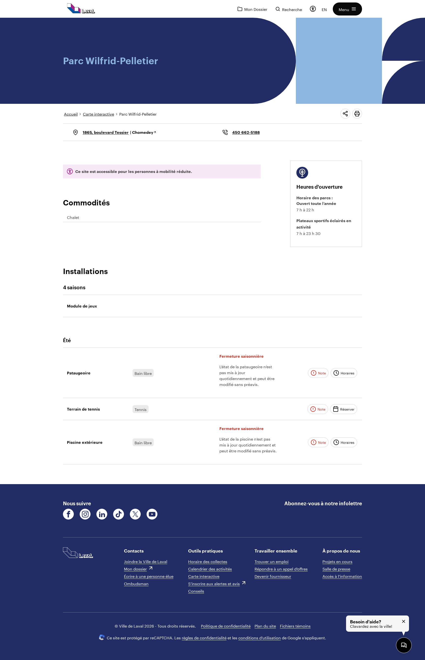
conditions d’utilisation (259, 637)
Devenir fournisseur (273, 576)
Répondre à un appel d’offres (281, 568)
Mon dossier (135, 568)
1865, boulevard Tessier (106, 132)
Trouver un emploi (271, 561)
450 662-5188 (246, 132)
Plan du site (265, 625)
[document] (212, 251)
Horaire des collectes (207, 561)
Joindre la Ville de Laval (145, 561)
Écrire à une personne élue (148, 576)
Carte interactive (98, 113)
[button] (347, 8)
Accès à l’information (342, 576)
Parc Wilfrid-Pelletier (138, 113)
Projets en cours (337, 561)
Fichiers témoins (295, 625)
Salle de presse (336, 568)
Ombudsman (136, 583)
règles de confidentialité (204, 637)
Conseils (196, 590)
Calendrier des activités (210, 568)
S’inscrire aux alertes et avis (214, 583)
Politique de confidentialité (226, 625)
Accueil (71, 113)
